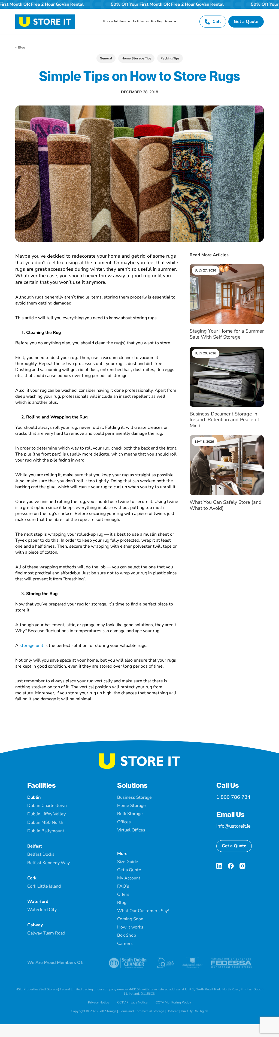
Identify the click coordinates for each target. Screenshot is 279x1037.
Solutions (132, 785)
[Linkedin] (219, 866)
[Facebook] (231, 866)
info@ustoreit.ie (233, 826)
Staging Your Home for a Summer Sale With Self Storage (227, 334)
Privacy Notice (98, 1002)
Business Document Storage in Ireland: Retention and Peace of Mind (224, 420)
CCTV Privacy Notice (132, 1002)
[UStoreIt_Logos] (45, 17)
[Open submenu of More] (174, 21)
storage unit (31, 646)
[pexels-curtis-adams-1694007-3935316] (227, 266)
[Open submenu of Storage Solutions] (128, 21)
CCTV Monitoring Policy (173, 1002)
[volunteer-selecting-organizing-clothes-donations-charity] (227, 437)
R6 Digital (201, 1011)
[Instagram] (242, 866)
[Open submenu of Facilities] (146, 21)
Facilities (41, 785)
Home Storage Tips (136, 58)
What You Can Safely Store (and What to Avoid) (226, 505)
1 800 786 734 (233, 797)
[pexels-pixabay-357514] (227, 349)
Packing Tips (170, 58)
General (106, 58)
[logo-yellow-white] (139, 755)
